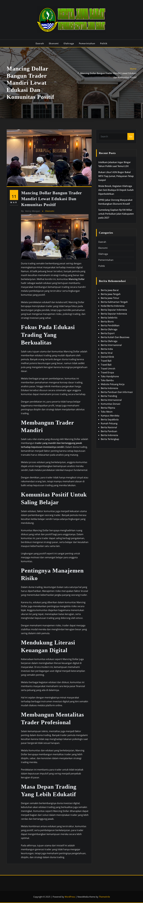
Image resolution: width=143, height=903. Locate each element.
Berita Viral (106, 352)
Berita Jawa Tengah (111, 294)
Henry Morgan (30, 211)
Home (133, 68)
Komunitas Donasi (110, 403)
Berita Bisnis (107, 321)
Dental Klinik (107, 356)
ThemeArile (104, 896)
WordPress (70, 896)
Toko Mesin (107, 411)
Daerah (40, 43)
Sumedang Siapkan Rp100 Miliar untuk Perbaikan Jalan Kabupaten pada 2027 (116, 213)
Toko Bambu (107, 380)
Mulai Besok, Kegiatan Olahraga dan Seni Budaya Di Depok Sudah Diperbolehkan (116, 189)
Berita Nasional (109, 427)
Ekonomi (54, 43)
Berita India (107, 349)
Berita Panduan (109, 431)
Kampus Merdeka (110, 415)
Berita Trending (109, 396)
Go (130, 136)
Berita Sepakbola (110, 419)
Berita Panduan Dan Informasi (117, 392)
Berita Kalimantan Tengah (114, 301)
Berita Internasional (111, 345)
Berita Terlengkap (110, 439)
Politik (103, 43)
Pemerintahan (87, 43)
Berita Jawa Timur (110, 298)
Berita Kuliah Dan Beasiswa (115, 337)
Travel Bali (106, 360)
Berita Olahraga (109, 329)
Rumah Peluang (109, 423)
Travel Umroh (108, 368)
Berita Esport (108, 333)
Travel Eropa (107, 372)
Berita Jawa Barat (110, 290)
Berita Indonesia (109, 388)
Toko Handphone (110, 376)
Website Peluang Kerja (112, 384)
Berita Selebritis (109, 317)
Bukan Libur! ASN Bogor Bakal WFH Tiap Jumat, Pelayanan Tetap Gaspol (116, 176)
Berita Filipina (108, 407)
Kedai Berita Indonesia (112, 305)
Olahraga (69, 43)
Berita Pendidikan (110, 325)
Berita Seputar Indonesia (114, 309)
